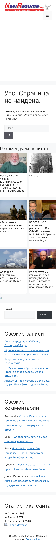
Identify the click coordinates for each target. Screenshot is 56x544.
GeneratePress (34, 539)
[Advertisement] (28, 53)
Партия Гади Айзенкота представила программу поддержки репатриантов (26, 481)
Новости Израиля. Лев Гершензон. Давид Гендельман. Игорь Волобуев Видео (24, 453)
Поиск (8, 308)
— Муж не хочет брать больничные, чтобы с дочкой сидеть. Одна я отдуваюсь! (27, 372)
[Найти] (8, 135)
